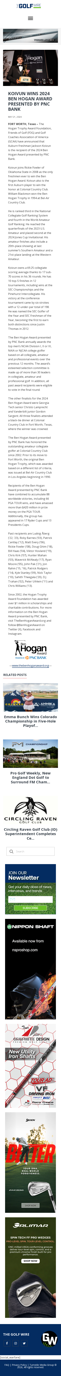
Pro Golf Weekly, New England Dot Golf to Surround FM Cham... (30, 777)
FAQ (6, 1364)
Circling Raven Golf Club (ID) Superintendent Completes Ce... (30, 834)
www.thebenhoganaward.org (30, 665)
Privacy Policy (19, 1364)
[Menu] (30, 18)
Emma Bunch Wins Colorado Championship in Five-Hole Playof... (30, 721)
